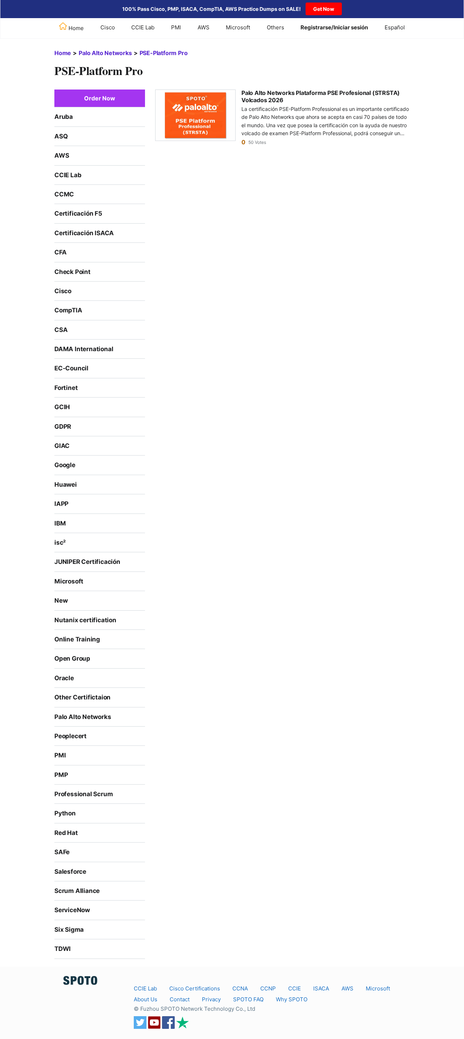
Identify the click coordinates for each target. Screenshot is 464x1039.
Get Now (323, 9)
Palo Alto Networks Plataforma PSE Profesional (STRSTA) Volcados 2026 (320, 96)
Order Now (99, 98)
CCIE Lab (142, 27)
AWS (204, 27)
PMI (176, 27)
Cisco (107, 27)
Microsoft (238, 27)
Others (275, 27)
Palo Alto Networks (105, 53)
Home (62, 53)
